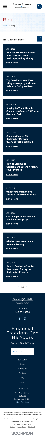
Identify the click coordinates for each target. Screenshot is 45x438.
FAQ (22, 378)
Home (22, 364)
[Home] (22, 6)
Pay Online (22, 373)
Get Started (20, 352)
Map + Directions (22, 402)
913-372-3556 (22, 312)
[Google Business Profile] (25, 318)
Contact (23, 382)
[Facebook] (19, 318)
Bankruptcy (22, 369)
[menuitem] (12, 427)
